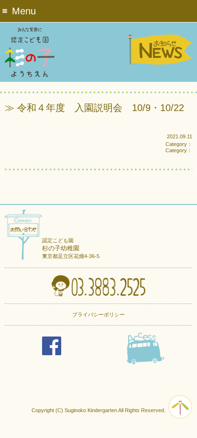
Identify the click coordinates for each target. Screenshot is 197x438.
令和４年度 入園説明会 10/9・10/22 (100, 107)
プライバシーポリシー (98, 314)
